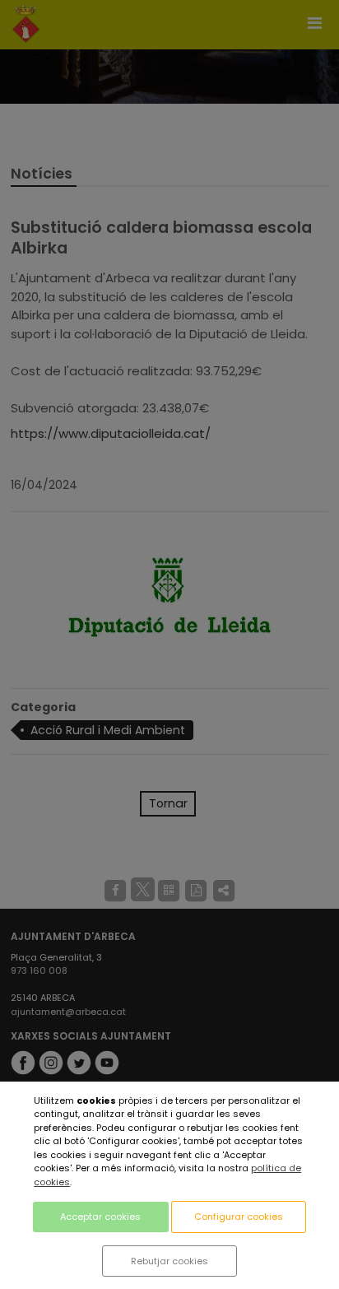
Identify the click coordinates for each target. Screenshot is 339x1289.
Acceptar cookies (100, 1216)
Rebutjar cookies (169, 1261)
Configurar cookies (238, 1216)
